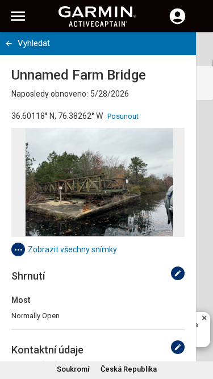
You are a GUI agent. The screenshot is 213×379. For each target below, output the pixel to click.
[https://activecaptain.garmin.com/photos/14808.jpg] (98, 182)
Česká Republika (129, 369)
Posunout (123, 116)
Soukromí (73, 369)
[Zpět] (9, 43)
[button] (198, 327)
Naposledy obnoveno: (49, 93)
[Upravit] (178, 273)
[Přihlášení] (177, 22)
